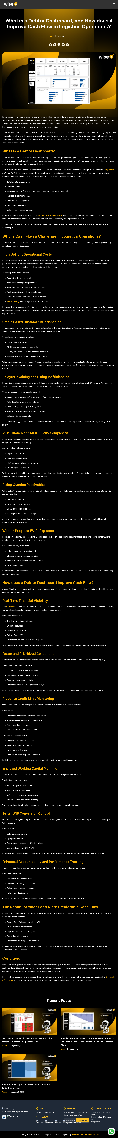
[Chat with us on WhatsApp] (111, 1131)
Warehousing (13, 301)
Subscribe (82, 1120)
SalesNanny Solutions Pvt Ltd (85, 1134)
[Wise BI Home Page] (11, 4)
